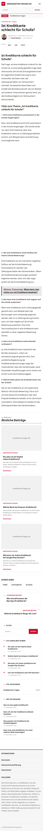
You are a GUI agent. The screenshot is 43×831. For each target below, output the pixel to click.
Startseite (5, 760)
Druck (23, 45)
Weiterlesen (7, 471)
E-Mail (5, 585)
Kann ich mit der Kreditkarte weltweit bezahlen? (18, 713)
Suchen (37, 10)
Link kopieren (16, 585)
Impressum (6, 770)
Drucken (29, 585)
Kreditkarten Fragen (17, 16)
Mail (9, 45)
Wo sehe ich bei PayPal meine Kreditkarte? (13, 458)
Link (16, 45)
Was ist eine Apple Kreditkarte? (15, 705)
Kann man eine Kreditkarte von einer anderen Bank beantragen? (18, 731)
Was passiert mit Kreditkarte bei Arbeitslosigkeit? (16, 722)
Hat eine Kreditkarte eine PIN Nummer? (23, 673)
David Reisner (16, 38)
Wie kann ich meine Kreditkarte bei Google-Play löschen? (17, 556)
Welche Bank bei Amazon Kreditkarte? (20, 507)
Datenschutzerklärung (11, 765)
